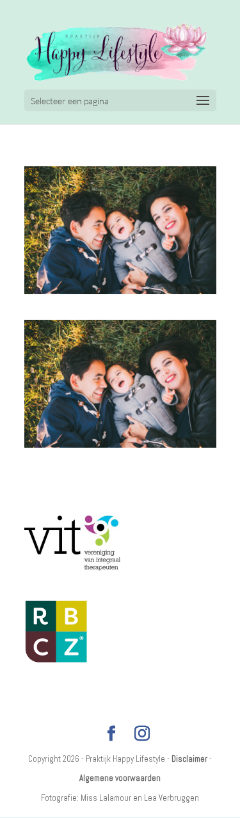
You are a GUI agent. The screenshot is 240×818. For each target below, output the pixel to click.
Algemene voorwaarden (120, 778)
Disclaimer (189, 758)
